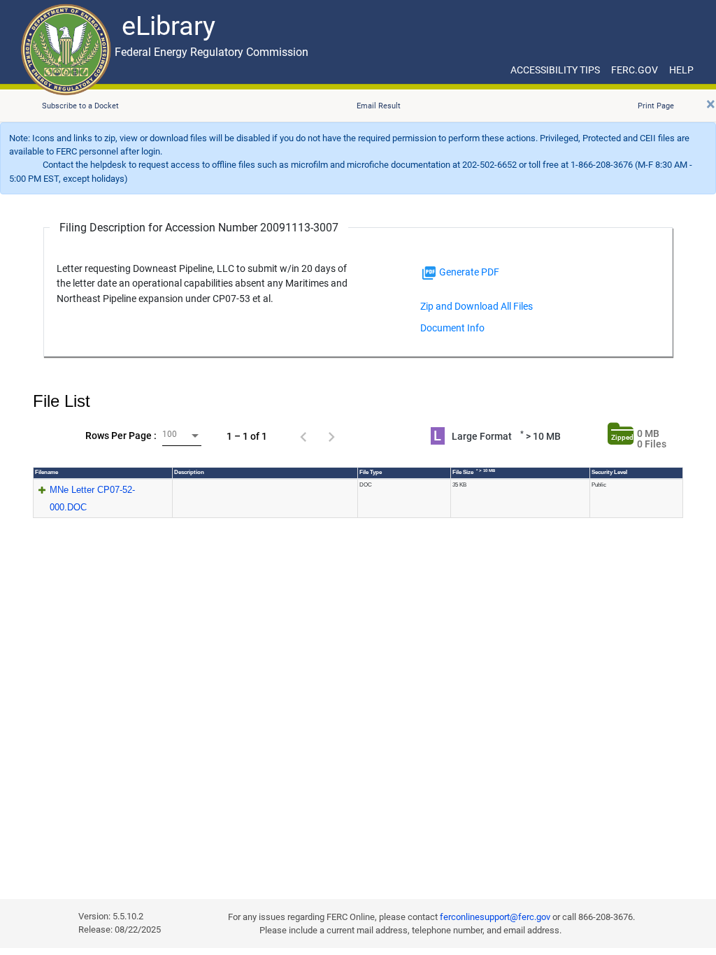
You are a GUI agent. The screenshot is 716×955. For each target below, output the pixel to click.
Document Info (452, 327)
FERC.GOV (634, 70)
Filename (46, 472)
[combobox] (181, 436)
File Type (370, 472)
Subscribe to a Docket (80, 105)
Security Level (609, 472)
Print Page (656, 105)
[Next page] (331, 436)
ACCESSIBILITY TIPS (555, 70)
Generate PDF (468, 272)
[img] (429, 273)
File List (61, 401)
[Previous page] (303, 436)
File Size (473, 471)
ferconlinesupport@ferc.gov (495, 917)
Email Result (379, 105)
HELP (681, 70)
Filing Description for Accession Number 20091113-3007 (199, 227)
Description (189, 472)
